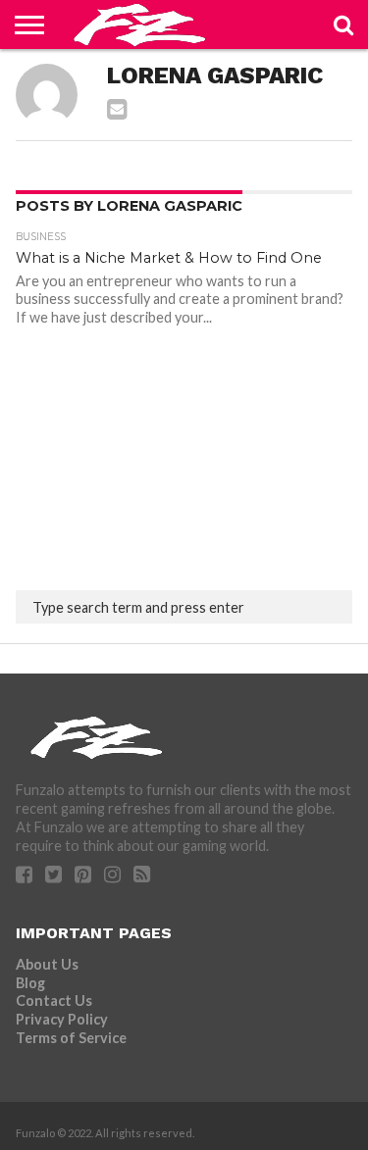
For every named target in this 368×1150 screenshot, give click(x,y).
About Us (47, 964)
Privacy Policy (62, 1019)
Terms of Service (71, 1037)
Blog (30, 983)
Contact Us (54, 1000)
